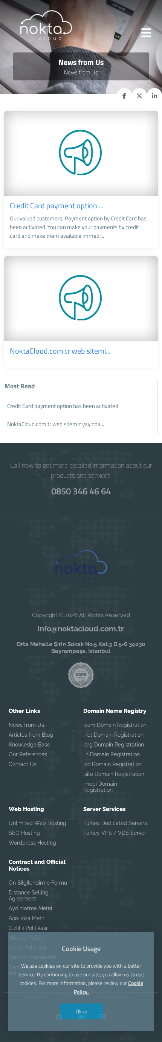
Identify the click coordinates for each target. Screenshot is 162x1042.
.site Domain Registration (113, 774)
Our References (28, 754)
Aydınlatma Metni (30, 908)
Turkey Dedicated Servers (115, 823)
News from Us (26, 725)
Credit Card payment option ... (56, 205)
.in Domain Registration (111, 754)
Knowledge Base (29, 745)
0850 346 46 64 (81, 491)
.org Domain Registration (113, 745)
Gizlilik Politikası (28, 928)
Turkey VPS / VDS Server (114, 833)
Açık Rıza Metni (27, 918)
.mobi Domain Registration (100, 787)
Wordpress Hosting (32, 843)
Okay (81, 1011)
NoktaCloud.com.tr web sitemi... (60, 351)
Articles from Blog (31, 735)
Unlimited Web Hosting (37, 823)
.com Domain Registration (115, 725)
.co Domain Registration (112, 764)
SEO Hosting (24, 833)
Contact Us (23, 764)
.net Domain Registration (113, 735)
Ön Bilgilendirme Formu (38, 883)
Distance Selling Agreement (29, 896)
